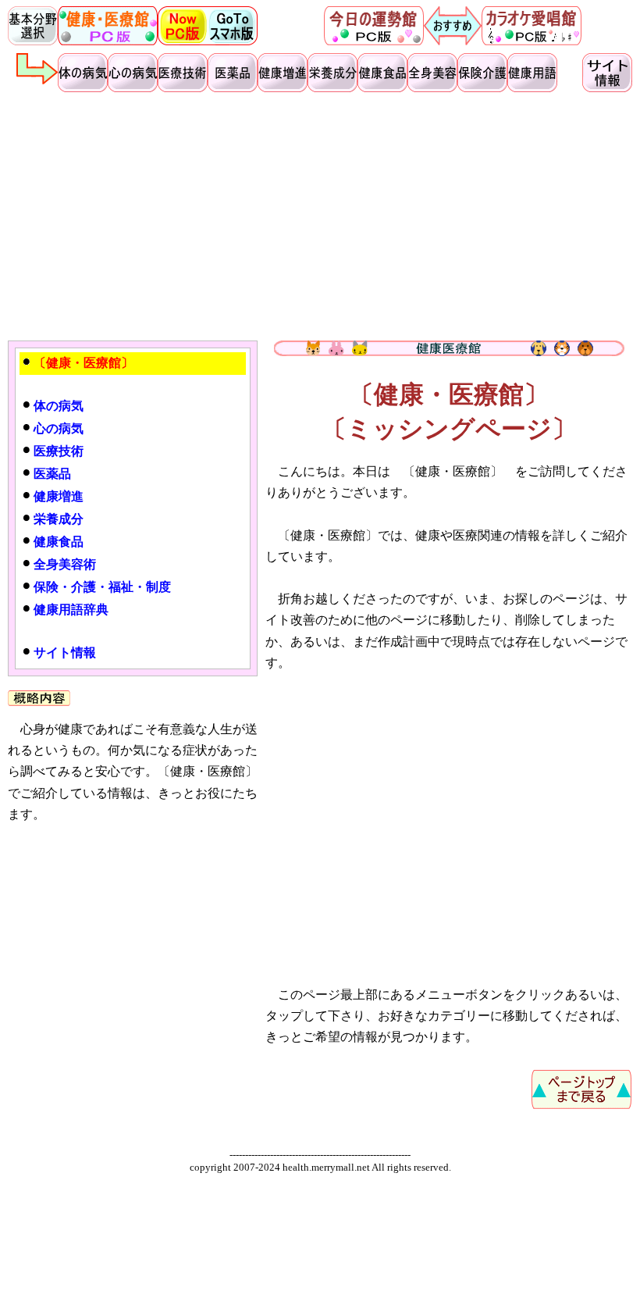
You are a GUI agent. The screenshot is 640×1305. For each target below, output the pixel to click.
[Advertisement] (320, 215)
